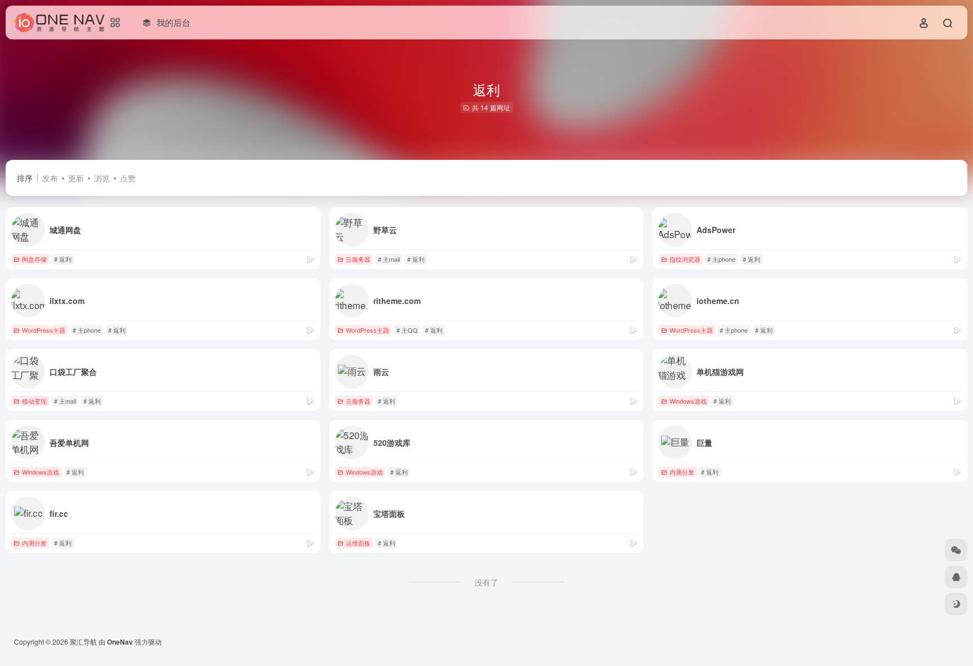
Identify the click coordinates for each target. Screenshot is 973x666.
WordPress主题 (43, 329)
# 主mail (389, 258)
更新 (76, 178)
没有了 (486, 582)
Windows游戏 (688, 400)
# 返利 (63, 258)
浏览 (102, 178)
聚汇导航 (83, 641)
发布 (50, 178)
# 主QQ (407, 329)
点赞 (128, 178)
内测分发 (682, 471)
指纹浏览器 (685, 258)
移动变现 (34, 400)
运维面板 (358, 542)
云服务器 (358, 258)
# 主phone (721, 258)
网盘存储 (34, 258)
